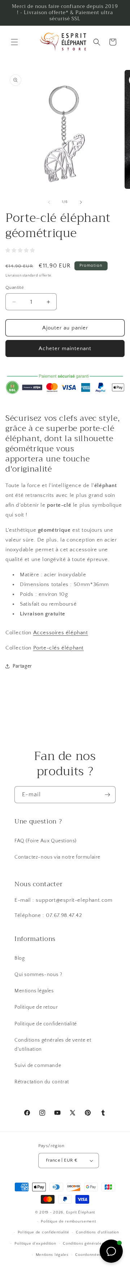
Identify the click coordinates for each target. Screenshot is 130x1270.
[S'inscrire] (107, 794)
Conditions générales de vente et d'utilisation (52, 1044)
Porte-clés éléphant (58, 648)
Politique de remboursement (68, 1221)
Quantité (14, 287)
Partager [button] (22, 666)
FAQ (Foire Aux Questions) (45, 841)
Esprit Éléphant (80, 1212)
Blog (19, 958)
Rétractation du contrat (41, 1082)
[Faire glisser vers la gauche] (49, 202)
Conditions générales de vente (92, 1243)
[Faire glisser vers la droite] (81, 202)
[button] (14, 42)
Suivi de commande (37, 1065)
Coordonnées (88, 1255)
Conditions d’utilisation (97, 1232)
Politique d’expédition (35, 1243)
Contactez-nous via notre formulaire (57, 857)
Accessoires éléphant (60, 633)
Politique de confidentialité (45, 1024)
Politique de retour (36, 1007)
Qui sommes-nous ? (38, 975)
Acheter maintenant (65, 348)
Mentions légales (34, 991)
